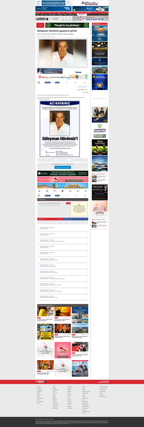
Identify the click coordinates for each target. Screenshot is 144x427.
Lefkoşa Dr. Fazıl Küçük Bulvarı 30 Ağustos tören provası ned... (102, 222)
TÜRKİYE (54, 12)
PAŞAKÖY (69, 401)
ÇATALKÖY (69, 388)
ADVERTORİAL (85, 405)
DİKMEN (69, 390)
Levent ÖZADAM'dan (82, 14)
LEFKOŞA (54, 388)
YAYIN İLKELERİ (102, 391)
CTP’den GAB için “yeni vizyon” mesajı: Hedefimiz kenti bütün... (102, 176)
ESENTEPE (69, 391)
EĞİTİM (42, 14)
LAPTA (69, 393)
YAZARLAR (43, 12)
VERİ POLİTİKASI (103, 390)
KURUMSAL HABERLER (104, 386)
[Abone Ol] (82, 89)
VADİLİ (69, 398)
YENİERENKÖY (55, 408)
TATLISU (69, 396)
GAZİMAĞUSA (55, 390)
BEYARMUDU (70, 403)
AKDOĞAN (69, 395)
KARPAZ (54, 396)
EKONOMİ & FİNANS (52, 14)
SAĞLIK (46, 14)
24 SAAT (37, 14)
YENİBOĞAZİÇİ (70, 408)
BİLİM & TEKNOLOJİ (85, 406)
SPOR (83, 400)
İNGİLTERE (59, 12)
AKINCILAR (55, 400)
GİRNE (40, 25)
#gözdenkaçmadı (71, 14)
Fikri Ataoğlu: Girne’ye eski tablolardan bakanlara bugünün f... (101, 180)
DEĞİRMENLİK (55, 403)
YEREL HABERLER (76, 12)
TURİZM (65, 14)
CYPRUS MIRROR (87, 12)
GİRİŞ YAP (68, 203)
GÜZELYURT (55, 393)
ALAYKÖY (54, 401)
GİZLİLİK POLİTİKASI (103, 388)
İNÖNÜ (69, 405)
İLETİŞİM (101, 395)
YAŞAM (83, 413)
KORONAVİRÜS (85, 401)
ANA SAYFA (38, 12)
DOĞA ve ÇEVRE (85, 408)
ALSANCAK (70, 386)
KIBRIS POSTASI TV (103, 396)
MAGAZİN (84, 410)
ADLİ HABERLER (69, 12)
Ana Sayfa (39, 386)
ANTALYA (38, 403)
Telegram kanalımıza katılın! (63, 167)
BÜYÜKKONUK (55, 405)
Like (48, 82)
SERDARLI (69, 406)
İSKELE (54, 391)
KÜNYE (101, 393)
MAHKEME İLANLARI (86, 411)
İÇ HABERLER (49, 12)
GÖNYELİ (54, 398)
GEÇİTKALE (70, 400)
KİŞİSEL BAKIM (85, 398)
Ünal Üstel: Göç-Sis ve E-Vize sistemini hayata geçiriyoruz (102, 225)
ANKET (82, 12)
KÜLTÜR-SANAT (59, 14)
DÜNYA (64, 12)
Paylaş (57, 82)
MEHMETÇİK (55, 406)
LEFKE (54, 395)
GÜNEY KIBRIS (85, 403)
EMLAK (83, 396)
